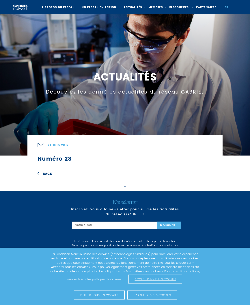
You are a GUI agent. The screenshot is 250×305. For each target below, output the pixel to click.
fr (226, 7)
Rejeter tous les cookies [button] (99, 295)
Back (47, 173)
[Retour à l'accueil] (20, 7)
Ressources (179, 7)
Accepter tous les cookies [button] (155, 279)
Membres (155, 7)
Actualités (133, 7)
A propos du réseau (58, 7)
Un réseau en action (99, 7)
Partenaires (206, 7)
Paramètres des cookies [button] (152, 295)
